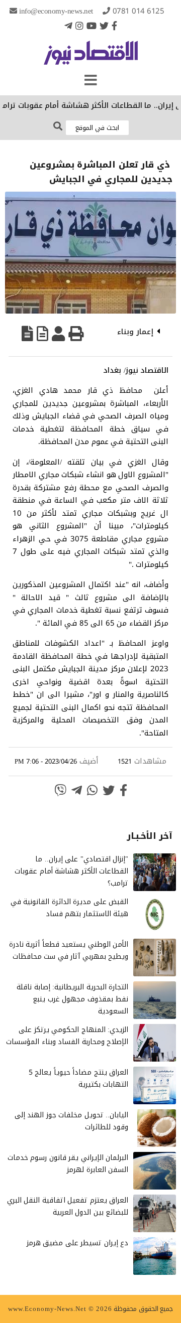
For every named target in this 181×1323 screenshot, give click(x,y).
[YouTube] (91, 26)
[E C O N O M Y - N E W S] (91, 58)
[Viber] (60, 790)
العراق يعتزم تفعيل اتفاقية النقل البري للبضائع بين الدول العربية (68, 1206)
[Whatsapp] (92, 790)
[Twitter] (104, 26)
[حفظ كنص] (27, 333)
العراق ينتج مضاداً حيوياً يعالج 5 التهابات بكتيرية (79, 1078)
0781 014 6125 (138, 11)
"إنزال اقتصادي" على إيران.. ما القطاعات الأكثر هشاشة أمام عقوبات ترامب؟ (71, 871)
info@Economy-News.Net (56, 11)
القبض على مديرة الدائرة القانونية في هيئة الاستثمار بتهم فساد (70, 908)
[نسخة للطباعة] (75, 333)
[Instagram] (79, 26)
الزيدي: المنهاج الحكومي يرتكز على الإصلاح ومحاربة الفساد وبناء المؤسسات (67, 1036)
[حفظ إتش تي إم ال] (42, 333)
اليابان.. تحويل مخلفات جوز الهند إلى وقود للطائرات (72, 1121)
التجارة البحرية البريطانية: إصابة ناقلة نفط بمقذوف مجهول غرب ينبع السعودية (72, 999)
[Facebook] (114, 26)
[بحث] (57, 126)
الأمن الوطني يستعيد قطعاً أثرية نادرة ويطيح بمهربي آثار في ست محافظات (69, 950)
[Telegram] (68, 26)
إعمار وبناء (135, 332)
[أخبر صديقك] (58, 333)
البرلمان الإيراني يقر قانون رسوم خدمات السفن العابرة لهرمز (68, 1164)
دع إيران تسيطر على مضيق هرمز (78, 1243)
